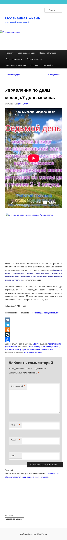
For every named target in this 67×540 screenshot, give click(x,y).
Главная (9, 52)
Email (15, 440)
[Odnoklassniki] (33, 329)
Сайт (13, 455)
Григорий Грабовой (50, 346)
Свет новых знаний (26, 52)
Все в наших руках (14, 59)
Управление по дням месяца (40, 349)
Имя (15, 424)
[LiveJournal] (33, 334)
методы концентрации (15, 349)
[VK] (33, 320)
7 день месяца (34, 346)
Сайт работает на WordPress (33, 534)
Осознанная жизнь (22, 18)
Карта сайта (48, 65)
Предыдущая (12, 74)
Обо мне (34, 65)
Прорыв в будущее (47, 52)
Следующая (55, 74)
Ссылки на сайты (34, 59)
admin (35, 343)
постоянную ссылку (33, 352)
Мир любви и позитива (16, 65)
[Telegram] (33, 324)
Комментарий (18, 386)
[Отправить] (33, 339)
